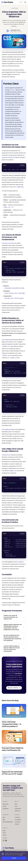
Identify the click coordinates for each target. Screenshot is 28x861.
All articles (14, 8)
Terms (4, 832)
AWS (16, 804)
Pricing (4, 806)
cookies (21, 854)
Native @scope (6, 429)
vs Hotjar (17, 824)
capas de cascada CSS (8, 157)
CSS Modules (5, 339)
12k (21, 2)
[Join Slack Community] (6, 840)
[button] (25, 2)
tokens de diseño (9, 243)
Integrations (6, 808)
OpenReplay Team (15, 30)
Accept (14, 858)
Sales (4, 830)
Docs (4, 817)
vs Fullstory (17, 817)
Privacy (4, 835)
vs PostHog (17, 821)
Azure (16, 806)
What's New (5, 804)
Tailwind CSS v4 (6, 455)
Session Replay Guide (8, 821)
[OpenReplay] (8, 848)
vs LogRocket (18, 819)
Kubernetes (17, 810)
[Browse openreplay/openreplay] (3, 840)
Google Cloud (18, 808)
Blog (4, 819)
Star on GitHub (15, 687)
